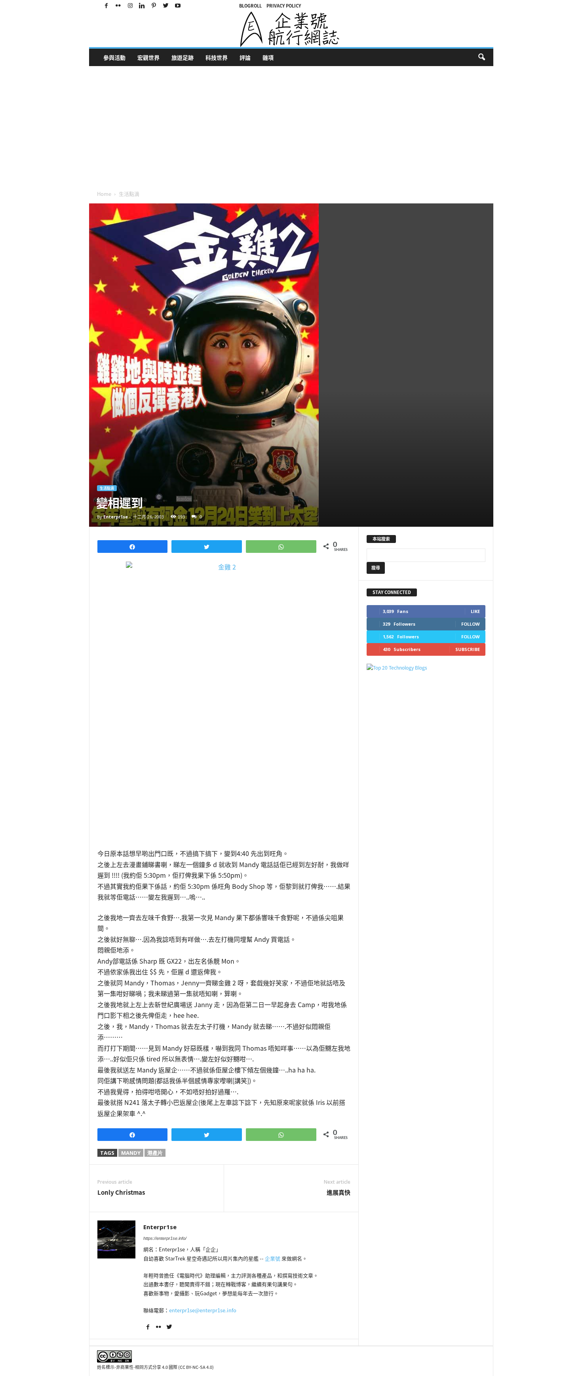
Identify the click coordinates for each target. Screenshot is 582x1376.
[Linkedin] (142, 5)
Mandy (131, 1152)
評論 (245, 57)
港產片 (155, 1152)
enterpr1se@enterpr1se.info (202, 1310)
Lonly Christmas (121, 1192)
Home (104, 193)
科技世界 (216, 57)
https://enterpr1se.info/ (164, 1238)
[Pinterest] (154, 5)
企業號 (272, 1258)
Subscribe (467, 649)
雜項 (268, 57)
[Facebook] (106, 5)
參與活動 (114, 57)
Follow (470, 624)
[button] (481, 57)
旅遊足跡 (182, 57)
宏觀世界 (148, 57)
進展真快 (338, 1192)
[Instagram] (130, 5)
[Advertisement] (326, 125)
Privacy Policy (283, 5)
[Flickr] (118, 5)
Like (475, 611)
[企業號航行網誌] (291, 29)
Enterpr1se (115, 517)
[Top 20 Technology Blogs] (426, 668)
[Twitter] (166, 5)
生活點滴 (107, 488)
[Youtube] (178, 5)
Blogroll (250, 5)
